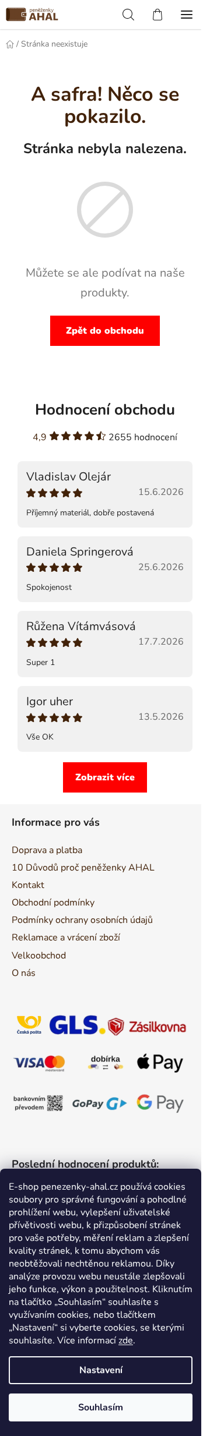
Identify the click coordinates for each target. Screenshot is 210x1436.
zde (125, 1340)
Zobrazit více (105, 777)
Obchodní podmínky (53, 902)
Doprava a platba (47, 850)
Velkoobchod (39, 955)
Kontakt (28, 885)
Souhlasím (100, 1407)
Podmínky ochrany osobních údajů (82, 920)
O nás (24, 973)
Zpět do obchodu (105, 330)
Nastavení (101, 1370)
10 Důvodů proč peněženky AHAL (83, 867)
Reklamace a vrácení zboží (66, 937)
